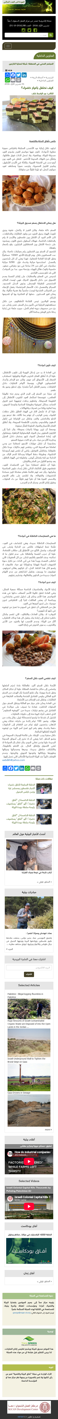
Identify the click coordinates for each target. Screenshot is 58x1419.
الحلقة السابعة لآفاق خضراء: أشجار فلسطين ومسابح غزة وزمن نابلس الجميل (21, 788)
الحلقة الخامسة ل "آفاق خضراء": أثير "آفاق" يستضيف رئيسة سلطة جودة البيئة (20, 804)
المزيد (10, 949)
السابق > (48, 882)
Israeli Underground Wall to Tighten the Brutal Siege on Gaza (26, 1060)
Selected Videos (29, 1181)
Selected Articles (29, 985)
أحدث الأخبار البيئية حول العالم (29, 834)
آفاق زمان (29, 1273)
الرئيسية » (48, 77)
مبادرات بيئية (29, 892)
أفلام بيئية (29, 1139)
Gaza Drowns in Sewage (19, 1092)
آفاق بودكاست (29, 1226)
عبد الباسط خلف (39, 93)
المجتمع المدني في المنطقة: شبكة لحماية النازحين (31, 64)
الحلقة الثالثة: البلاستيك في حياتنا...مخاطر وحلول (30, 1234)
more (48, 1129)
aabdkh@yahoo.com (13, 760)
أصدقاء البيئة (37, 77)
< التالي (40, 882)
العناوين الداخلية (46, 80)
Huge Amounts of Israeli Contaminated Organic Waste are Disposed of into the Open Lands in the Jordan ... (29, 1023)
